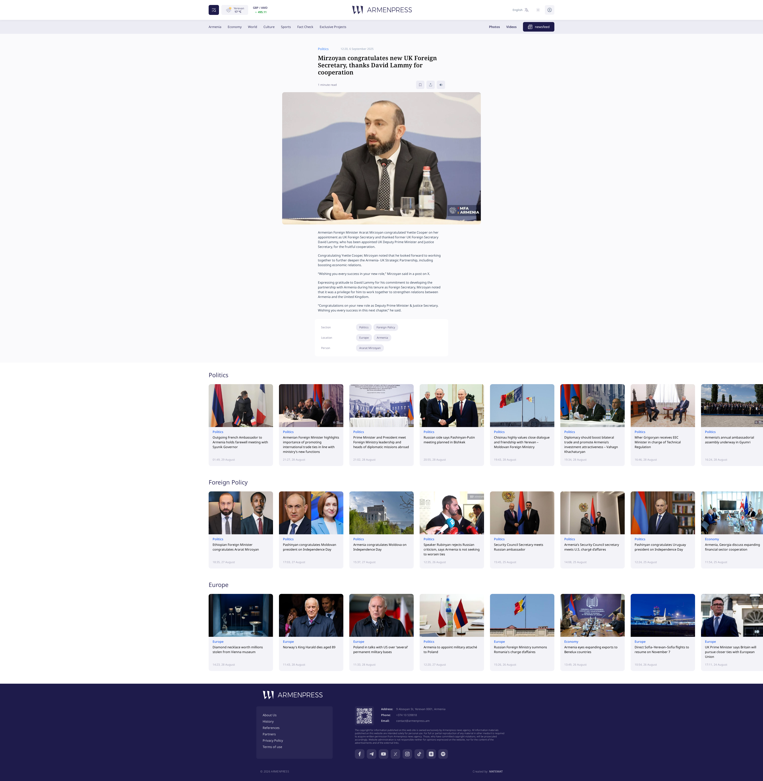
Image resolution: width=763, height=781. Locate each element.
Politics (364, 327)
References (271, 728)
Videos (511, 27)
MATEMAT (496, 771)
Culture (269, 27)
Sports (286, 27)
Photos (494, 27)
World (252, 27)
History (268, 721)
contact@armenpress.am (413, 721)
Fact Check (305, 27)
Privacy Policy (273, 740)
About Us (270, 715)
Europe (364, 337)
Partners (269, 734)
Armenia (215, 27)
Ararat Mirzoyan (370, 348)
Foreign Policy (386, 327)
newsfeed (542, 27)
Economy (235, 27)
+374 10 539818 (406, 715)
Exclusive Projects (333, 27)
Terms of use (272, 747)
